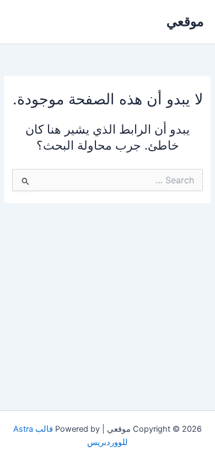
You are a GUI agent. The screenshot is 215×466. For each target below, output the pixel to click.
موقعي (185, 21)
